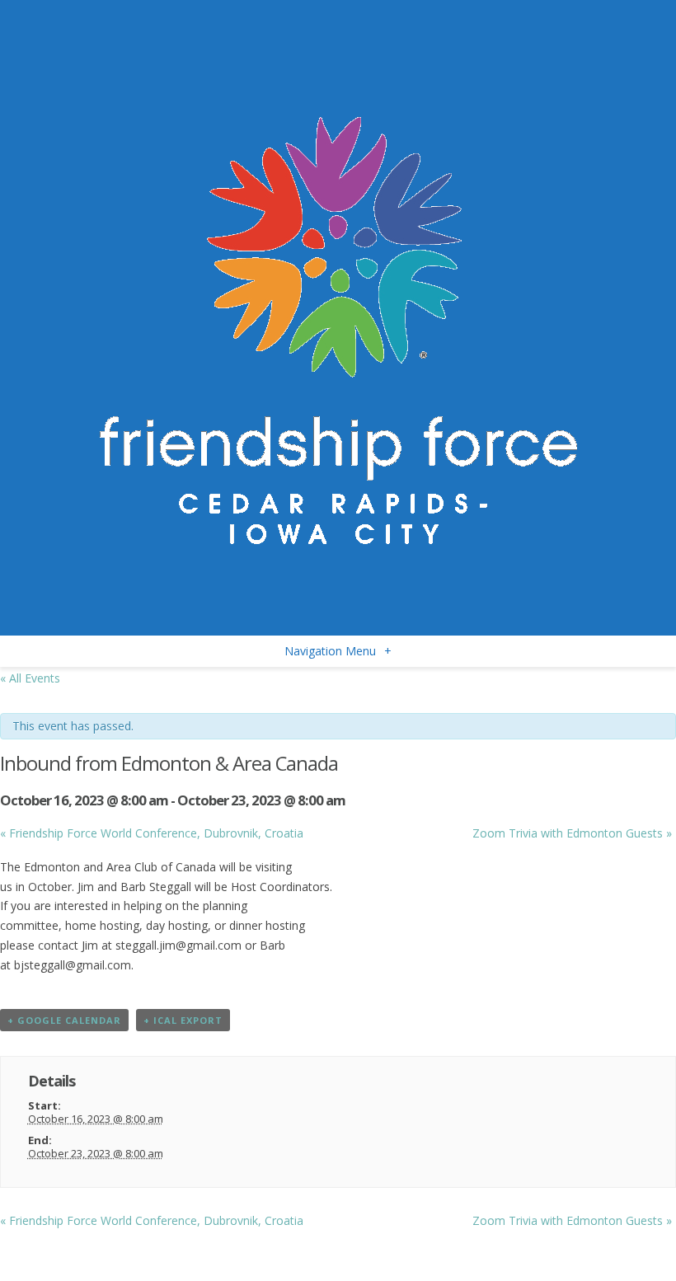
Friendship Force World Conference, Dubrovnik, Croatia (151, 833)
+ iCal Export (183, 1020)
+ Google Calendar (64, 1020)
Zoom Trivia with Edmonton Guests (572, 833)
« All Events (30, 678)
